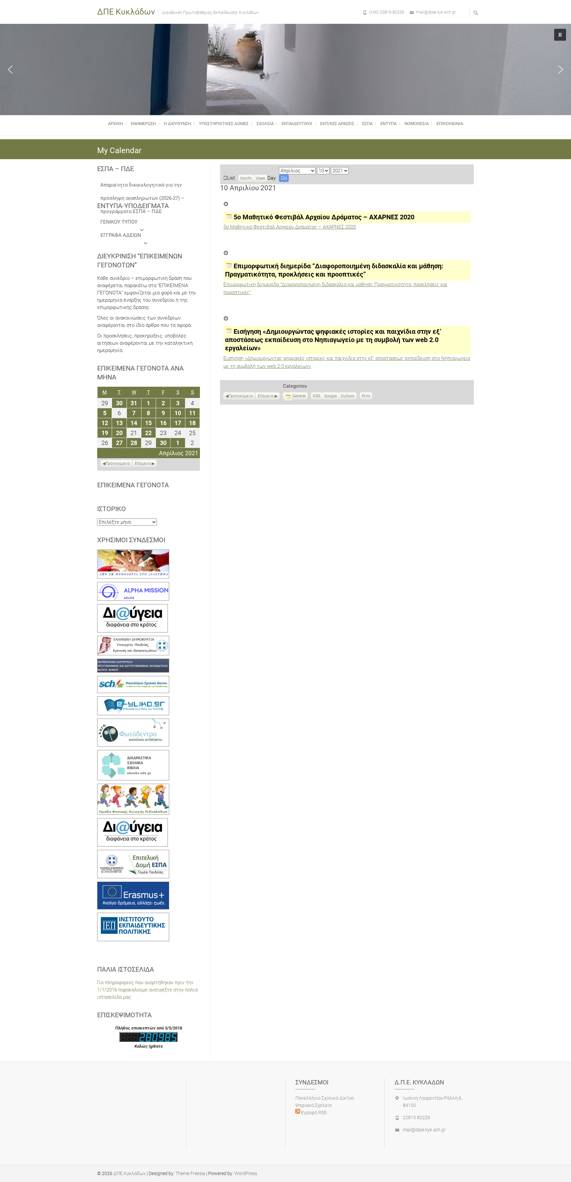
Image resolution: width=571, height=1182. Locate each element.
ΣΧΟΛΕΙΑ (265, 123)
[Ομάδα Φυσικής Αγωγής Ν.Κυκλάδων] (133, 787)
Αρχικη (115, 123)
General (299, 396)
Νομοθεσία (416, 123)
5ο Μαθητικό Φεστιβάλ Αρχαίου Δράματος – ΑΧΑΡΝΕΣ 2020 (289, 227)
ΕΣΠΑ (367, 123)
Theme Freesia (190, 1173)
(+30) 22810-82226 (386, 12)
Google (330, 397)
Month (246, 178)
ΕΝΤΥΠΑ (388, 123)
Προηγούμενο (240, 396)
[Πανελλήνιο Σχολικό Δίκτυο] (133, 679)
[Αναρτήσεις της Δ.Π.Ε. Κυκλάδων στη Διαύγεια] (132, 608)
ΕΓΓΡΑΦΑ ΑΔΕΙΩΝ (120, 235)
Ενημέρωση (143, 123)
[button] (10, 69)
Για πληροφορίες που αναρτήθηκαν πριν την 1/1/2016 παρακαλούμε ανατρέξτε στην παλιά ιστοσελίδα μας (147, 990)
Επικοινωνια (450, 123)
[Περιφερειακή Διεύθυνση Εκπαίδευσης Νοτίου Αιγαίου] (133, 662)
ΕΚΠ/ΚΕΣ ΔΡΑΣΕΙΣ (337, 123)
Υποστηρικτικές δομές (223, 123)
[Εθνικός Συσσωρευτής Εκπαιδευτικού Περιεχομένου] (133, 722)
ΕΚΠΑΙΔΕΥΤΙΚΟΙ (297, 123)
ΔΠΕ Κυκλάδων (126, 12)
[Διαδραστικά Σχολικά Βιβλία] (133, 754)
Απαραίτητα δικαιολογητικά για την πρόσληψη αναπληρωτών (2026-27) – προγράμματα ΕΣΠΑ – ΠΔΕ (142, 187)
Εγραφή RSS (313, 1112)
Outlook (348, 397)
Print (367, 397)
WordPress (245, 1173)
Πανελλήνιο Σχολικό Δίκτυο (324, 1098)
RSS (316, 396)
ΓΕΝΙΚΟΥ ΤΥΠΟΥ (118, 222)
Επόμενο (266, 396)
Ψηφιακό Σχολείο (313, 1105)
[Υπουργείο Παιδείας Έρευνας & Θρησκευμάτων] (133, 639)
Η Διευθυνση (177, 123)
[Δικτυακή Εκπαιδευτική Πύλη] (133, 700)
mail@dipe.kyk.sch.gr (436, 12)
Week (260, 178)
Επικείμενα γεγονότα (133, 485)
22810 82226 (416, 1117)
